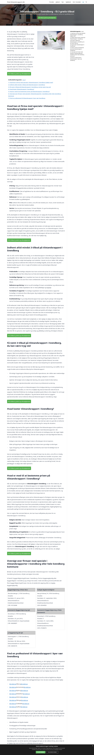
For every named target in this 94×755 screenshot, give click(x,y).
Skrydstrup (12, 684)
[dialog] (47, 749)
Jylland (58, 2)
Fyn (63, 2)
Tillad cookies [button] (40, 752)
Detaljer (60, 749)
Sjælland (68, 2)
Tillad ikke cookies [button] (52, 752)
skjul (24, 80)
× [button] (92, 745)
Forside (51, 2)
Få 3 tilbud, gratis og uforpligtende (47, 17)
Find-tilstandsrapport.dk (16, 2)
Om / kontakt (77, 2)
